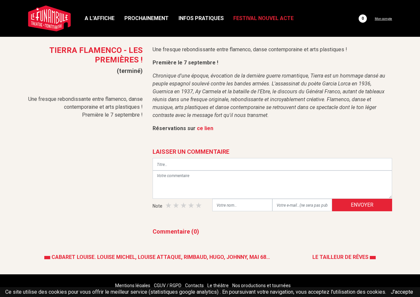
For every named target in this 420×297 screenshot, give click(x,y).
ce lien (205, 128)
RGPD (175, 285)
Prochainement (146, 18)
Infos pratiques (201, 18)
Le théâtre (218, 285)
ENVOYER (362, 205)
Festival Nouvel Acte (263, 18)
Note (157, 206)
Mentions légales (132, 285)
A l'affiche (100, 18)
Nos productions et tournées (261, 285)
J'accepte (402, 292)
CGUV (160, 285)
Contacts (194, 285)
